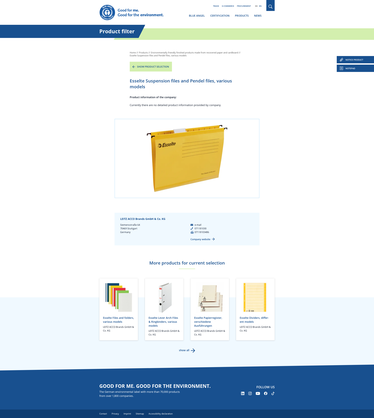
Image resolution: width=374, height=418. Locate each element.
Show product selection (153, 66)
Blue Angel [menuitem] (197, 15)
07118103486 (202, 232)
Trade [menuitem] (216, 6)
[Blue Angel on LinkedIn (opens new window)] (242, 393)
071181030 (200, 228)
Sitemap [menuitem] (140, 413)
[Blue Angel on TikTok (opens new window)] (273, 393)
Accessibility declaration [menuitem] (161, 413)
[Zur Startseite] (134, 12)
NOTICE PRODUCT (354, 59)
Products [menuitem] (242, 15)
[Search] (270, 7)
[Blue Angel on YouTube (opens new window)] (258, 393)
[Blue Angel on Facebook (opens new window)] (265, 393)
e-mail (198, 224)
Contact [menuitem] (103, 413)
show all (184, 350)
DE (256, 6)
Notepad (350, 68)
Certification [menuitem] (220, 15)
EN (260, 6)
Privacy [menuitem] (115, 413)
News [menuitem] (258, 15)
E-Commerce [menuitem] (228, 6)
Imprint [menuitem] (127, 413)
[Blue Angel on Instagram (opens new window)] (250, 393)
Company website (200, 239)
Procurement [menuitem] (244, 6)
